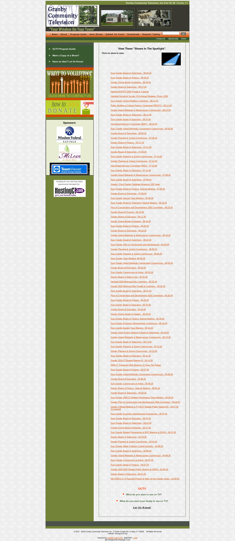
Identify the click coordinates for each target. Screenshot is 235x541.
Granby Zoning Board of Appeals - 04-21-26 (131, 428)
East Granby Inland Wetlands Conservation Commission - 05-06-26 (142, 374)
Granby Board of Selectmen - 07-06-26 (128, 193)
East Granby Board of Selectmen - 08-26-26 (131, 73)
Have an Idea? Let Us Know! (67, 61)
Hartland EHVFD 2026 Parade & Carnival (130, 91)
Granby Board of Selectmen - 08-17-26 (128, 87)
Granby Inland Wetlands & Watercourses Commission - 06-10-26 (141, 235)
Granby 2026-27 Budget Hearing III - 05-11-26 (132, 360)
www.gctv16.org (121, 533)
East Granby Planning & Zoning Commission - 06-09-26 (136, 254)
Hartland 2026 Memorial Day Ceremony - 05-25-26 (134, 281)
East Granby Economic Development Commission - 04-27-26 (139, 414)
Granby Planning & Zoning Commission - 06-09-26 (134, 249)
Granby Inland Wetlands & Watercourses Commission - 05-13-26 (141, 337)
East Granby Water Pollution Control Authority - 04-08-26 (137, 446)
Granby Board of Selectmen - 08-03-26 (128, 133)
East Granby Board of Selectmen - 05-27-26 (131, 291)
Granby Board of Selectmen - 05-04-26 (128, 393)
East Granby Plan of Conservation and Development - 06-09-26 (140, 244)
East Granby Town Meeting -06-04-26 (128, 258)
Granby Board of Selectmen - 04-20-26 (128, 437)
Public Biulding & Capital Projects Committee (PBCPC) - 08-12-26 (141, 105)
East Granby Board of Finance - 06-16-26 (130, 226)
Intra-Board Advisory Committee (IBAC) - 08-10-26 (134, 124)
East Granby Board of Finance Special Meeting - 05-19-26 (137, 319)
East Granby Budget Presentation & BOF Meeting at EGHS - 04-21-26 (143, 432)
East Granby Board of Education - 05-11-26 (131, 356)
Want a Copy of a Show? (65, 55)
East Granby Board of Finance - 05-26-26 (130, 300)
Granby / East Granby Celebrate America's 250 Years (135, 184)
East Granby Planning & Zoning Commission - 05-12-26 (136, 346)
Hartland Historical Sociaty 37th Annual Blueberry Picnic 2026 (139, 96)
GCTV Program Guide (64, 49)
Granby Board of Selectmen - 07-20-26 (128, 152)
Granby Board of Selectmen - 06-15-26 (128, 231)
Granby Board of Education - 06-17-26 (128, 217)
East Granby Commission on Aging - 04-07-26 (132, 460)
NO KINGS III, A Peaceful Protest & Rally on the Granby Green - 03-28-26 (145, 479)
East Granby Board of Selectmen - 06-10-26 (131, 240)
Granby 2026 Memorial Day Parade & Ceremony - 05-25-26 (138, 286)
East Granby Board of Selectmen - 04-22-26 (131, 423)
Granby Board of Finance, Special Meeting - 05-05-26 (135, 388)
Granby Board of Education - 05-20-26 (128, 309)
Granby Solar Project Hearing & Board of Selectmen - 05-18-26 (140, 332)
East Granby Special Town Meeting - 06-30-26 (132, 198)
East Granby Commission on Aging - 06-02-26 (132, 272)
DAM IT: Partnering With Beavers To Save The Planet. (136, 365)
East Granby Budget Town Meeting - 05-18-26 (132, 328)
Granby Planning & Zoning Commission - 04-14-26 (134, 441)
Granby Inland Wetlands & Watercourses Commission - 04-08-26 (141, 455)
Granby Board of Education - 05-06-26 (128, 379)
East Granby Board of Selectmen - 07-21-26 (131, 147)
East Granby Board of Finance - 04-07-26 (130, 465)
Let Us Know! (142, 507)
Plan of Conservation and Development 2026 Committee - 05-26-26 (142, 295)
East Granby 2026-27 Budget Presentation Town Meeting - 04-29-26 (142, 397)
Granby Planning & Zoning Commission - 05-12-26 (134, 351)
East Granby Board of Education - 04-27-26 (131, 418)
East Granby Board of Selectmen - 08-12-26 (131, 115)
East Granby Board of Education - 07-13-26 (131, 170)
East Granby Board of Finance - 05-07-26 (130, 370)
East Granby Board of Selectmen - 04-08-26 (131, 451)
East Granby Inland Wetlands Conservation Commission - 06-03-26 (142, 263)
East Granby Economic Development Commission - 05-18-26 (139, 323)
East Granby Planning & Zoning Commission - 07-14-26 (136, 156)
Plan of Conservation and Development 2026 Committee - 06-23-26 (142, 207)
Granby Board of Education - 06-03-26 (128, 268)
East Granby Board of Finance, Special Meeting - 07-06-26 (138, 189)
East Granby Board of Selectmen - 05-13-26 (131, 342)
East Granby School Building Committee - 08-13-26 (134, 101)
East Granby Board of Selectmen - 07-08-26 (131, 180)
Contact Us (160, 39)
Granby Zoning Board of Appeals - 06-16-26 (131, 221)
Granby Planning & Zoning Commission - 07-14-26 (134, 161)
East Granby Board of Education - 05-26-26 (131, 305)
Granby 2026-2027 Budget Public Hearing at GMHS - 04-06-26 (139, 469)
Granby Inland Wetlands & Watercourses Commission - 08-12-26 (141, 110)
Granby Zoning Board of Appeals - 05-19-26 (131, 314)
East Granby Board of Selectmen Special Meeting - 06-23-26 (139, 203)
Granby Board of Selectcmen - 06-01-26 (129, 277)
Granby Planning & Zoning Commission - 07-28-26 (134, 138)
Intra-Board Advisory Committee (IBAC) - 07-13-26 (134, 166)
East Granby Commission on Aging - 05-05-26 (132, 383)
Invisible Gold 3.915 (115, 538)
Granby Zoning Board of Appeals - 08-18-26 (131, 82)
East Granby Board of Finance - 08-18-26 (130, 78)
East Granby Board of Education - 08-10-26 (131, 119)
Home (183, 39)
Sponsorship (173, 39)
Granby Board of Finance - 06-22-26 (127, 212)
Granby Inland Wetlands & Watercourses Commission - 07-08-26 (141, 175)
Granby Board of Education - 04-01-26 (128, 474)
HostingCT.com (124, 540)
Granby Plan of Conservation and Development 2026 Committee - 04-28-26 (145, 402)
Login (135, 538)
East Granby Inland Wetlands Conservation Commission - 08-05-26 (142, 129)
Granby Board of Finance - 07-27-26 (127, 142)
